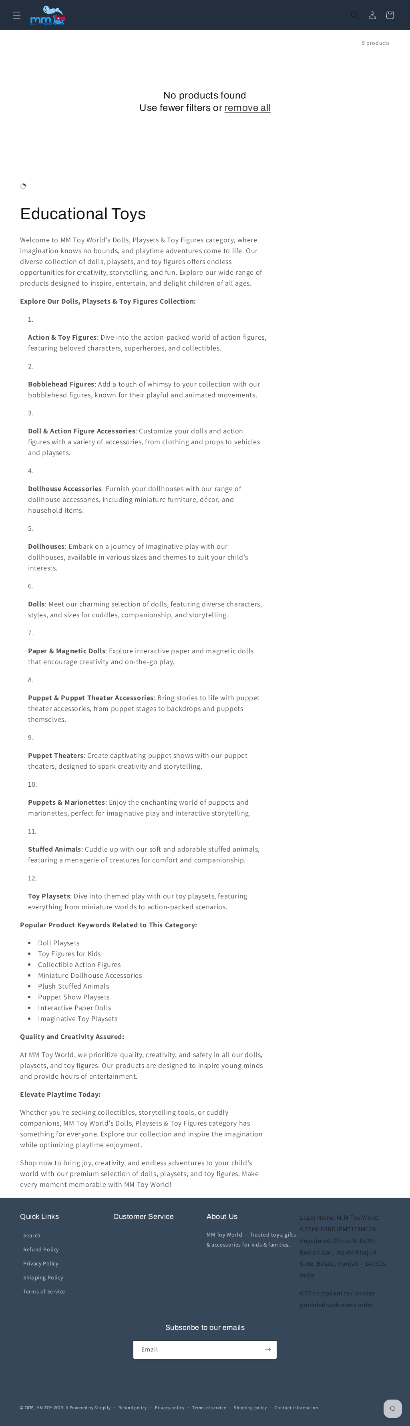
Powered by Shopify (90, 1407)
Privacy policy (170, 1407)
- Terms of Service (42, 1291)
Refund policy (133, 1407)
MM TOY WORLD (52, 1407)
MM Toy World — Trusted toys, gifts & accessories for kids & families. (251, 1239)
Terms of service (209, 1407)
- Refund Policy (39, 1249)
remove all (248, 108)
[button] (17, 15)
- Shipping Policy (41, 1277)
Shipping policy (250, 1407)
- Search (30, 1235)
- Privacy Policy (39, 1263)
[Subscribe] (268, 1349)
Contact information (296, 1407)
